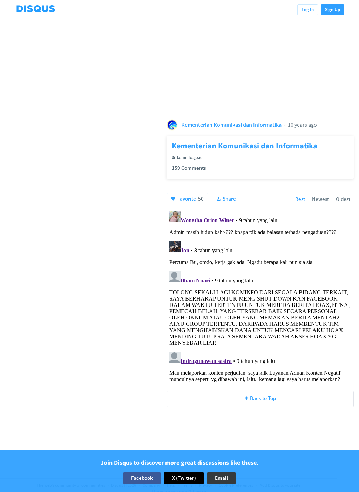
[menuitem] (300, 199)
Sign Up (332, 10)
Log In (308, 10)
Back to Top (263, 398)
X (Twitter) (184, 478)
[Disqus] (260, 295)
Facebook (142, 478)
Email (221, 478)
